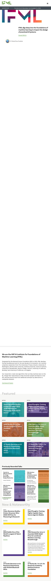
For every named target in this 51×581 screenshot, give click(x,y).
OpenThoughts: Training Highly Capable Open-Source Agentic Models (36, 513)
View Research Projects (7, 383)
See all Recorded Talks (6, 497)
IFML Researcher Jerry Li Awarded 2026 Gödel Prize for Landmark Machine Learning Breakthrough (36, 535)
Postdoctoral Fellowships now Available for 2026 (27, 8)
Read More (5, 520)
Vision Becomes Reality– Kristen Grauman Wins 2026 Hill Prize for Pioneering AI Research (12, 514)
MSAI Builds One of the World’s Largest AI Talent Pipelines (12, 534)
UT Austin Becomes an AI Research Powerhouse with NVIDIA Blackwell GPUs (12, 566)
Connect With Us (22, 35)
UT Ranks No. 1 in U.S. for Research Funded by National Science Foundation (36, 566)
